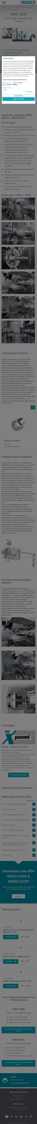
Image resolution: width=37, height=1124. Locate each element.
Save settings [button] (18, 95)
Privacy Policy (7, 88)
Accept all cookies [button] (18, 99)
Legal (4, 89)
